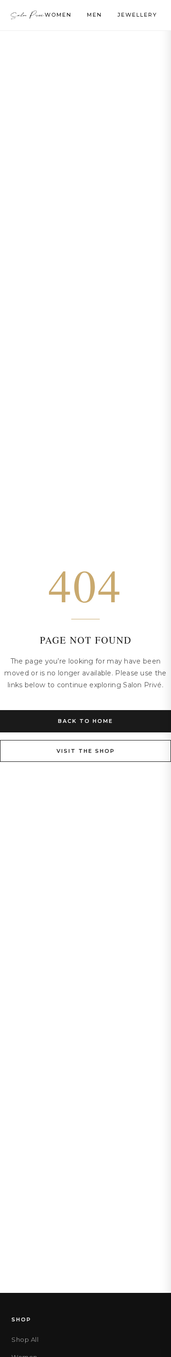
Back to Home (85, 721)
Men (94, 14)
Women (58, 14)
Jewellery (137, 14)
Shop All (24, 1339)
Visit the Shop (86, 751)
